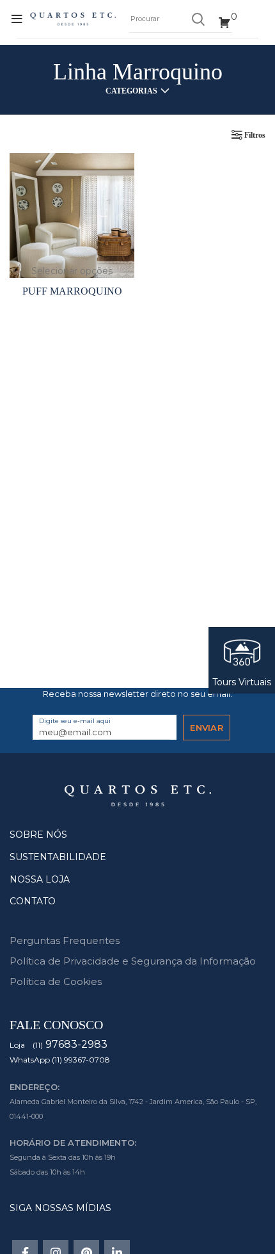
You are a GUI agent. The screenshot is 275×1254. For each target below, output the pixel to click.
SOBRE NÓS (38, 834)
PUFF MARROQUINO (72, 291)
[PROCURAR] (197, 19)
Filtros (254, 135)
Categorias (131, 90)
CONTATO (33, 901)
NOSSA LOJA (40, 879)
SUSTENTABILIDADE (58, 857)
